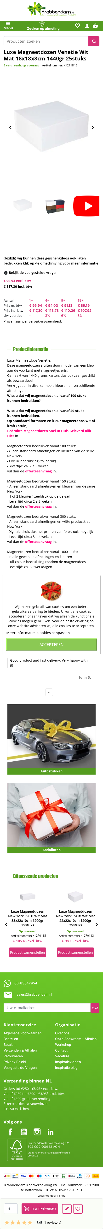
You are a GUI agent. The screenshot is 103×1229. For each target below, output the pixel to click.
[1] (7, 1222)
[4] (24, 1222)
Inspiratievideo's (68, 1062)
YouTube (24, 1128)
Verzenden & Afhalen (20, 1050)
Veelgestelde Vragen (20, 1067)
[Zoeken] (93, 41)
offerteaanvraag (38, 471)
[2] (13, 1222)
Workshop (63, 1044)
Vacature (62, 1056)
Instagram (37, 1128)
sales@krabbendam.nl (34, 994)
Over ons (62, 1033)
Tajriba (61, 1195)
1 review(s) (52, 1222)
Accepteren (52, 644)
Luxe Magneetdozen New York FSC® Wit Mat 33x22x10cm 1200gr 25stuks (27, 918)
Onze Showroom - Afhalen (76, 1039)
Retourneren (13, 1056)
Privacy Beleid (15, 1062)
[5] (30, 1222)
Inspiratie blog (66, 1067)
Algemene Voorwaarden (22, 1033)
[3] (18, 1222)
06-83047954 (25, 983)
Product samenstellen (27, 952)
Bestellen (11, 1039)
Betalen (9, 1044)
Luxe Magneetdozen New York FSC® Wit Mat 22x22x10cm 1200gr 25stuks (75, 918)
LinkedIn (50, 1128)
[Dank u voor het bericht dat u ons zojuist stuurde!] (67, 1209)
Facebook (10, 1128)
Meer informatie (20, 632)
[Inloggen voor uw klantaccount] (87, 26)
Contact (61, 1050)
